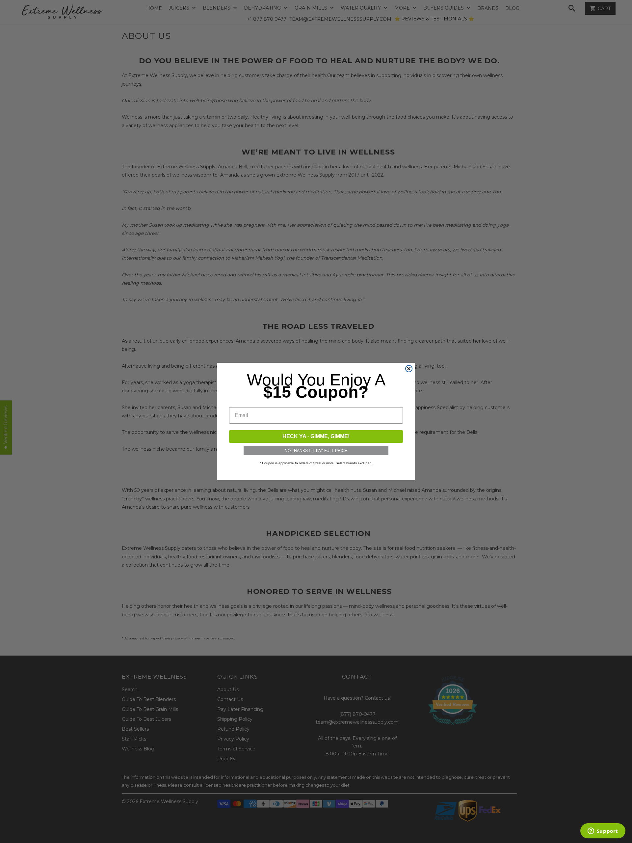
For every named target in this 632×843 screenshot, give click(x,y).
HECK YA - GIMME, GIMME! (316, 436)
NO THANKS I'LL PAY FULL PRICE (316, 450)
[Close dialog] (409, 368)
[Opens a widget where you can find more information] (602, 831)
